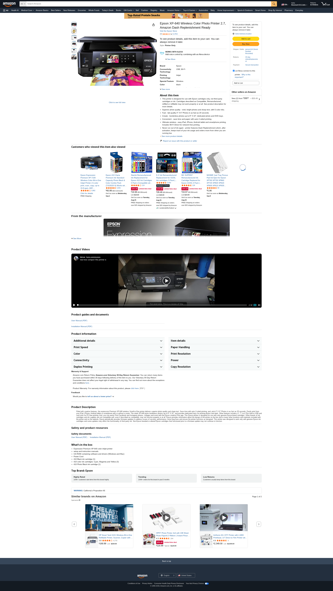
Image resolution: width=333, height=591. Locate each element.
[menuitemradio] (255, 305)
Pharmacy (288, 10)
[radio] (74, 24)
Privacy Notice (147, 583)
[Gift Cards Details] (133, 10)
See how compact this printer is (93, 259)
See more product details (172, 136)
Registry (154, 10)
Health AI (15, 10)
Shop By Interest (275, 10)
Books (118, 10)
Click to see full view (117, 102)
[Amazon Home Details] (180, 10)
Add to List (238, 83)
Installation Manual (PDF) (81, 326)
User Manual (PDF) (79, 321)
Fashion (144, 10)
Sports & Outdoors (245, 10)
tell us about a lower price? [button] (99, 396)
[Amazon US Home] (142, 576)
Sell (137, 10)
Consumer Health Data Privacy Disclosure (169, 583)
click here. (135, 388)
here (87, 383)
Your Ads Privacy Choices (195, 583)
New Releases (69, 10)
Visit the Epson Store (168, 31)
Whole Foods (93, 10)
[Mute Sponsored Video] (130, 528)
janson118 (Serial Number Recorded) (251, 51)
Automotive (203, 10)
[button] (5, 10)
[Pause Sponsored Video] (130, 523)
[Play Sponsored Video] (166, 517)
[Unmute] (259, 305)
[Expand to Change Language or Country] (174, 576)
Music (162, 10)
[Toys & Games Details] (196, 10)
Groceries (82, 10)
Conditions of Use (134, 583)
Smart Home (260, 10)
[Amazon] (9, 4)
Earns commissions (93, 257)
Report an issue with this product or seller (180, 141)
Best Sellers (56, 10)
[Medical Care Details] (33, 10)
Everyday (299, 10)
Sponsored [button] (74, 500)
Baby (213, 10)
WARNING (78, 491)
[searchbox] (148, 3)
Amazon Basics (42, 10)
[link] (91, 181)
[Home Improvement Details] (234, 10)
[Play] (73, 305)
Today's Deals (107, 10)
